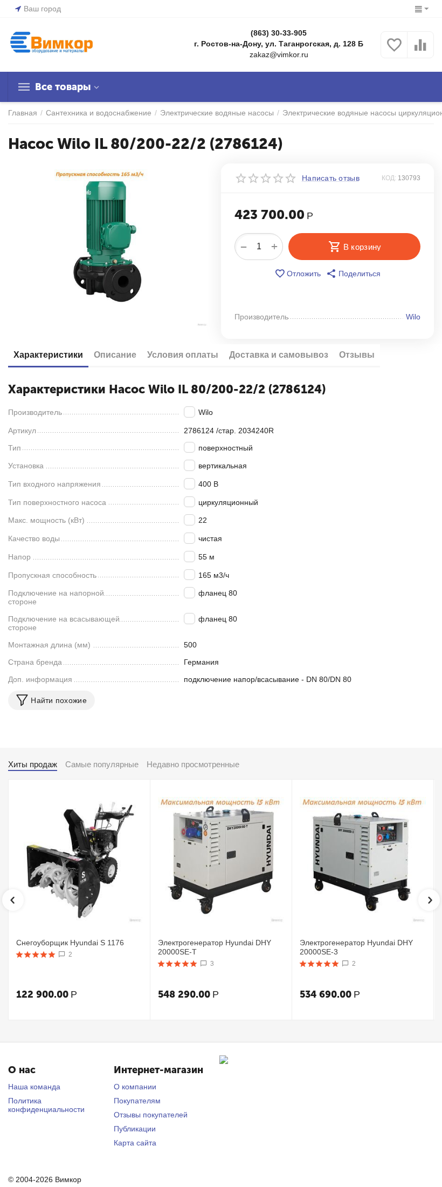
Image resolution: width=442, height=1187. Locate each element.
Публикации (135, 1128)
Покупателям (137, 1100)
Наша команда (34, 1086)
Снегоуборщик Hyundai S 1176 (70, 942)
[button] (353, 273)
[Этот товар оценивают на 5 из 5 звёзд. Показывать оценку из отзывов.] (36, 954)
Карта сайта (135, 1142)
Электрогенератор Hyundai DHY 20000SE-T (214, 947)
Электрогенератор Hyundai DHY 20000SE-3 (356, 947)
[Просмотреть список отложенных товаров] (394, 50)
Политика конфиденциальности (46, 1105)
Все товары (63, 87)
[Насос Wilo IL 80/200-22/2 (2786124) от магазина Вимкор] (108, 245)
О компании (135, 1086)
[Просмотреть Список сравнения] (420, 50)
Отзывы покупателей (151, 1114)
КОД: (389, 178)
